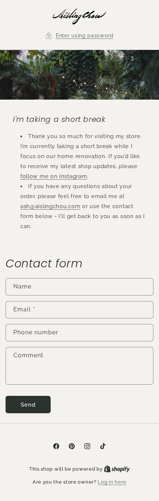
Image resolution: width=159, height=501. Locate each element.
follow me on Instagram (53, 176)
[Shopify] (117, 469)
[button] (79, 35)
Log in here (112, 482)
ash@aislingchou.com (50, 206)
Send (28, 404)
